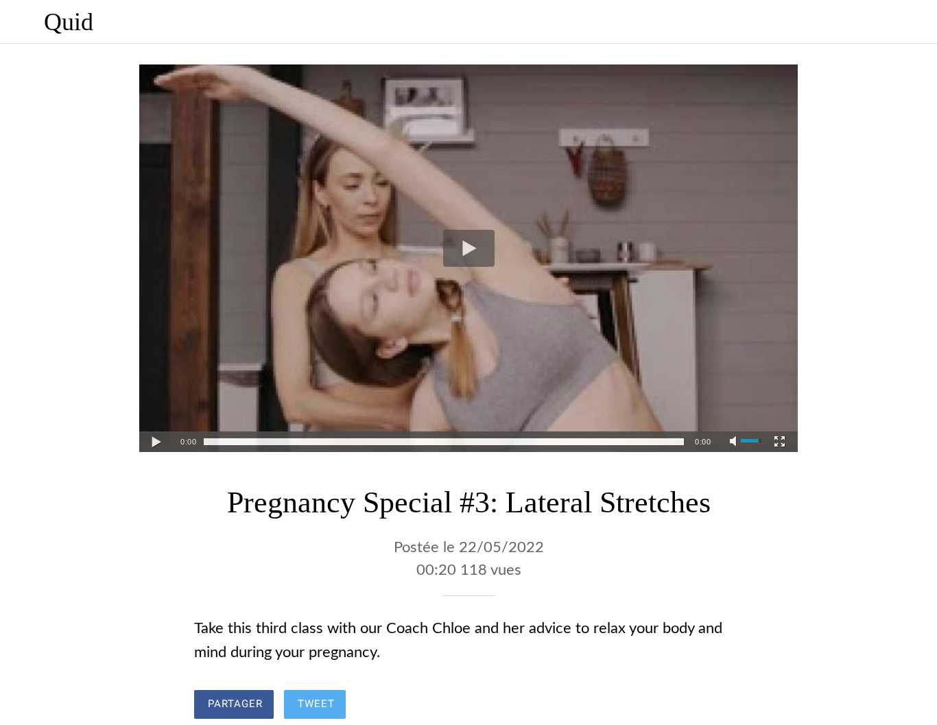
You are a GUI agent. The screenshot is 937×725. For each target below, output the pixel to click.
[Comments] (726, 705)
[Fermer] (21, 21)
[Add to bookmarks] (693, 705)
